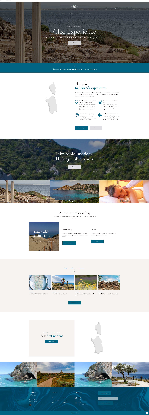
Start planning (55, 400)
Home (53, 397)
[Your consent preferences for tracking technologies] (147, 413)
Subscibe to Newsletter (105, 403)
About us (65, 397)
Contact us (65, 402)
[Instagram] (30, 405)
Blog (53, 402)
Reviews (64, 400)
